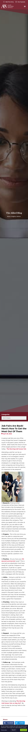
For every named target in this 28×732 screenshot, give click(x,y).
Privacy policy (4, 730)
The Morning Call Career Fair (16, 449)
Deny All (13, 730)
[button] (25, 6)
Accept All (23, 730)
